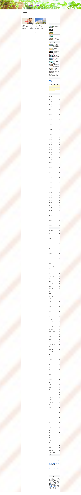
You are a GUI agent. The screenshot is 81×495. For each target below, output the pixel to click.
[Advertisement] (34, 15)
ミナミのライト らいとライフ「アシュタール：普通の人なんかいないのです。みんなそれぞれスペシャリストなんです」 (54, 467)
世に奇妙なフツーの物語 (53, 486)
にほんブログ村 (51, 81)
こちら (50, 484)
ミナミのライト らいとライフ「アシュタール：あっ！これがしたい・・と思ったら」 (54, 458)
